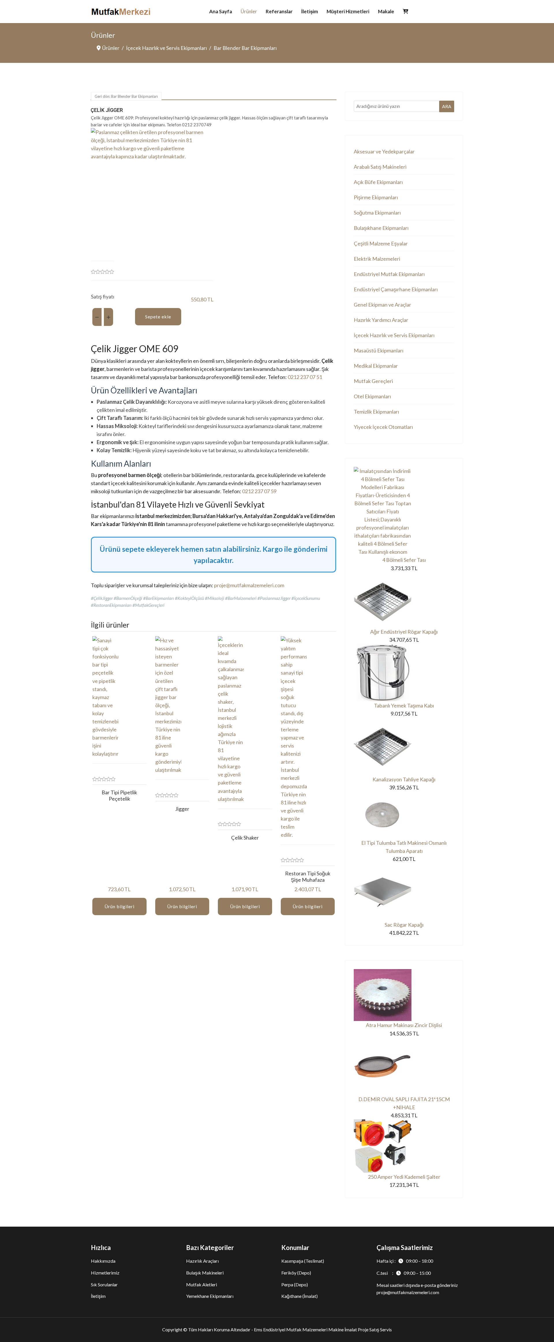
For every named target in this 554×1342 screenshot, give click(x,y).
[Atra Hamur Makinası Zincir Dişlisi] (404, 995)
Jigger (182, 809)
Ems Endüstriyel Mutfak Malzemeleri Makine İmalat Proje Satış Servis (323, 1329)
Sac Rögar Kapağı (404, 924)
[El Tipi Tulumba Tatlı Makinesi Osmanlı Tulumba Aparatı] (404, 815)
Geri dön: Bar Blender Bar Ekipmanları (126, 96)
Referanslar (279, 11)
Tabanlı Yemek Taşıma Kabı (404, 705)
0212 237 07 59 (259, 491)
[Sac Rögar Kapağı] (404, 892)
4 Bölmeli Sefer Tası (404, 560)
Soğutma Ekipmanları (377, 212)
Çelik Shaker (245, 837)
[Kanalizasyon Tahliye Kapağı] (404, 746)
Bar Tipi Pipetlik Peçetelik (119, 795)
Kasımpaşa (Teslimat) (302, 1261)
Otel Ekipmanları (372, 396)
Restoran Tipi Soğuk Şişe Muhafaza (307, 876)
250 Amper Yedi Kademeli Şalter (404, 1177)
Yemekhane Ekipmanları (209, 1296)
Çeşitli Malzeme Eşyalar (381, 243)
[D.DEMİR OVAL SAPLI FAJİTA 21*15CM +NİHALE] (404, 1066)
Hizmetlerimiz (105, 1272)
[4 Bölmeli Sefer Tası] (404, 511)
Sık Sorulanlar (104, 1284)
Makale (386, 11)
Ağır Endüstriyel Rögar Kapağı (404, 631)
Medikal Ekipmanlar (376, 366)
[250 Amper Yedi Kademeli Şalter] (404, 1146)
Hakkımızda (103, 1261)
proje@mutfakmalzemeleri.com (249, 585)
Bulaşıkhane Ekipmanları (381, 228)
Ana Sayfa (220, 11)
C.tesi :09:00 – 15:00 (404, 1273)
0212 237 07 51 (305, 377)
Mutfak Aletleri (201, 1284)
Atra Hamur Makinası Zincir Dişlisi (404, 1025)
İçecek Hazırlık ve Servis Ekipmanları (394, 335)
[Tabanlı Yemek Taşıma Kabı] (404, 672)
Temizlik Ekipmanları (376, 411)
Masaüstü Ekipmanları (378, 350)
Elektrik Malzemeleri (377, 259)
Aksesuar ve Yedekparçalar (384, 151)
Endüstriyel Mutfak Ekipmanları (389, 274)
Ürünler (249, 11)
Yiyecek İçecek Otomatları (383, 427)
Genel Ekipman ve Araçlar (382, 304)
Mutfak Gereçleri (373, 381)
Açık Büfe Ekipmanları (378, 182)
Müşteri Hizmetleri (348, 11)
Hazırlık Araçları (202, 1261)
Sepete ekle (158, 316)
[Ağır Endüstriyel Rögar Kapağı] (404, 600)
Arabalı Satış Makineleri (380, 167)
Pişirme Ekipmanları (376, 197)
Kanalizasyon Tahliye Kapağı (404, 779)
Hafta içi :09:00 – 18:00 (405, 1261)
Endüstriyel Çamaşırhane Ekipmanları (396, 289)
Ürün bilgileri (119, 906)
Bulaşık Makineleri (205, 1272)
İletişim (309, 11)
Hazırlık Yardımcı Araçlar (381, 320)
